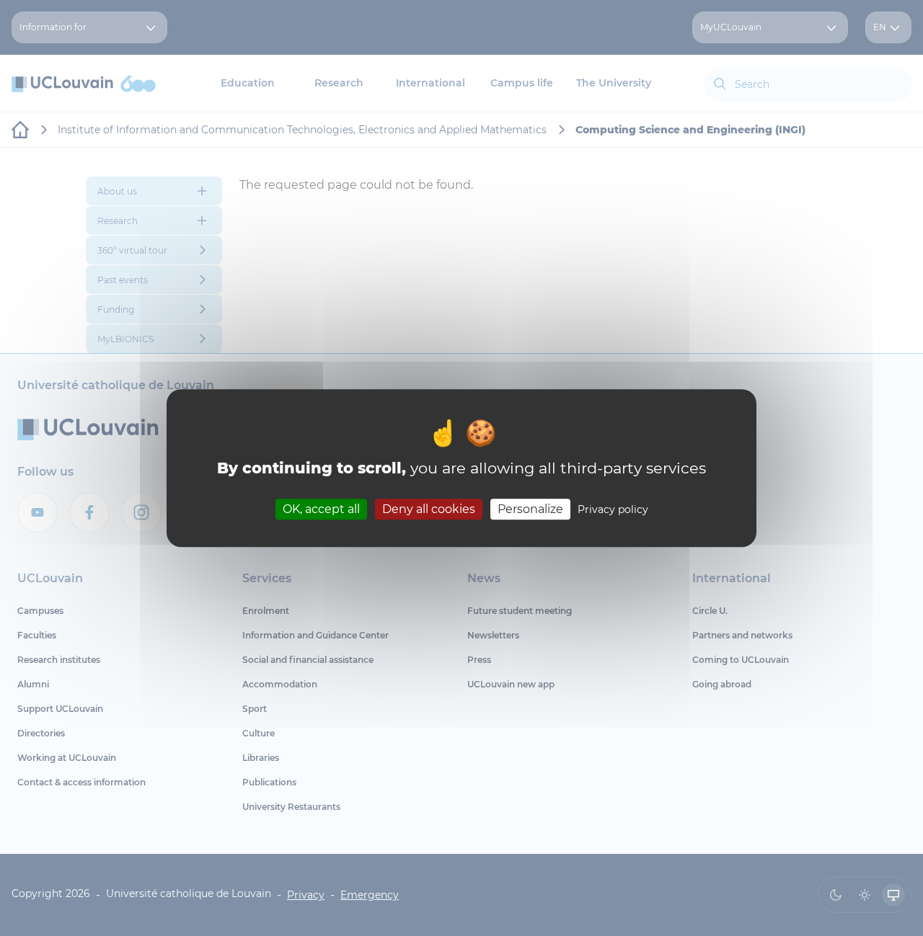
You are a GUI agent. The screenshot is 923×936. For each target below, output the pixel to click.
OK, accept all (321, 509)
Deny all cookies (428, 509)
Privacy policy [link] (613, 509)
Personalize (530, 509)
